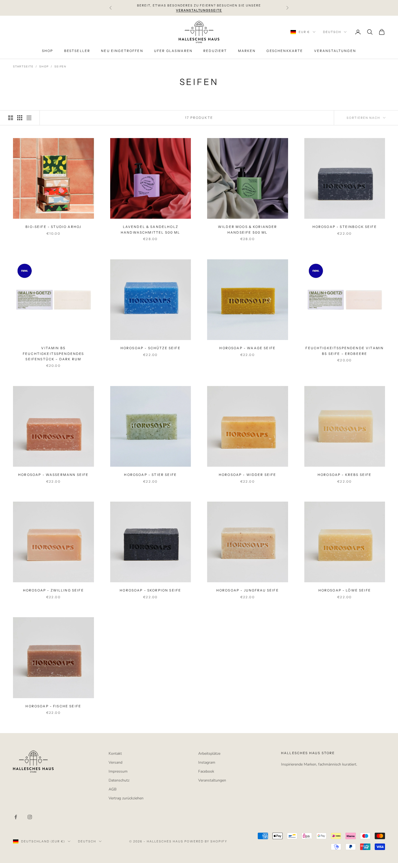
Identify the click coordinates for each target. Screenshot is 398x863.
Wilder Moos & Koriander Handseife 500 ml (247, 229)
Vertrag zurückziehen (126, 798)
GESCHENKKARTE (284, 51)
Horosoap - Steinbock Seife (344, 227)
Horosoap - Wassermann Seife (53, 475)
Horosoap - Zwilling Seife (53, 590)
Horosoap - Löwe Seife (344, 590)
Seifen (60, 66)
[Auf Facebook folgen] (15, 817)
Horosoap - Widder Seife (247, 475)
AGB (112, 789)
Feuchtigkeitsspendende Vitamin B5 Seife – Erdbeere (344, 350)
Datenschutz (119, 780)
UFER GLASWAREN (173, 51)
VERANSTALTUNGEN (335, 51)
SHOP (47, 51)
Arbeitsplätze (209, 753)
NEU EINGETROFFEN (122, 51)
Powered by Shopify (205, 841)
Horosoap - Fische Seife (53, 706)
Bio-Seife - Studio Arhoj (53, 227)
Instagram (206, 762)
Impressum (118, 771)
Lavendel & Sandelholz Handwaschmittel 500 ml (150, 229)
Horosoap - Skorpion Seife (150, 590)
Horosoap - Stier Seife (150, 475)
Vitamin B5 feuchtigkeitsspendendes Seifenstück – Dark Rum (53, 353)
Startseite (23, 66)
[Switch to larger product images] (10, 117)
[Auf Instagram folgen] (29, 817)
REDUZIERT (215, 51)
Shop (44, 66)
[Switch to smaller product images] (19, 117)
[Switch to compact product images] (29, 117)
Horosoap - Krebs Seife (345, 475)
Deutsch (332, 32)
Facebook (206, 771)
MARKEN (247, 51)
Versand (115, 762)
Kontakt (115, 753)
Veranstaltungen (212, 780)
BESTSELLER (77, 51)
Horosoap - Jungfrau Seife (247, 590)
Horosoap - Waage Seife (247, 348)
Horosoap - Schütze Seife (150, 348)
